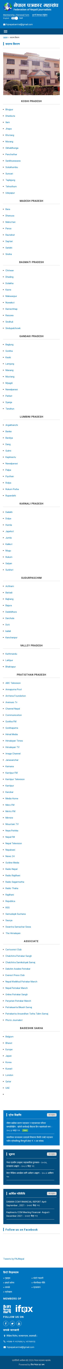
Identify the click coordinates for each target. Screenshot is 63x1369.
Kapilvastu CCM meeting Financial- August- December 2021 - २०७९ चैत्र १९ (28, 1214)
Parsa (8, 228)
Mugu (8, 550)
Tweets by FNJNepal (13, 1258)
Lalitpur (9, 660)
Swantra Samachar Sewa (18, 926)
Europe (9, 1049)
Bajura (9, 605)
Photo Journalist (14, 1020)
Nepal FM (10, 836)
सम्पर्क (7, 1287)
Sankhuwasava (13, 160)
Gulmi (8, 450)
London (9, 1075)
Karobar (9, 792)
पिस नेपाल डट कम (37, 1364)
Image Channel (13, 753)
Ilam (8, 122)
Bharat (9, 1043)
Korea (8, 1062)
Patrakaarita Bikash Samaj (19, 1007)
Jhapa (9, 128)
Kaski (8, 357)
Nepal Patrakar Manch (17, 988)
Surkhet (9, 569)
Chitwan (10, 270)
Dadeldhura (11, 611)
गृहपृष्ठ (5, 37)
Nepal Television (14, 843)
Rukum (9, 557)
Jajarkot (10, 531)
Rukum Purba (12, 489)
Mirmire (9, 817)
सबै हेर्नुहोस (51, 1115)
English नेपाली (13, 18)
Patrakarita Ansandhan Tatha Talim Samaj (27, 1013)
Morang (9, 141)
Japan (9, 1055)
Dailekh (9, 512)
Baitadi (9, 592)
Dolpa (8, 518)
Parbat (9, 395)
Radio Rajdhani (13, 875)
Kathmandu (11, 653)
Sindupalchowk (13, 328)
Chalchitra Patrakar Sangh (19, 955)
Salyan (9, 563)
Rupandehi (11, 495)
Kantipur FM (12, 772)
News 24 (10, 856)
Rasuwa (9, 315)
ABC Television (13, 683)
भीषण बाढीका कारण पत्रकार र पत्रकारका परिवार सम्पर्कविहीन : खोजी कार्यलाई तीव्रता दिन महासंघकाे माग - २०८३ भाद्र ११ (29, 1127)
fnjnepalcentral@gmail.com (19, 24)
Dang (8, 444)
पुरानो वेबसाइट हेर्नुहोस (39, 15)
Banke (9, 431)
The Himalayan (13, 933)
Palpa (8, 469)
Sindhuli (9, 321)
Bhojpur (9, 109)
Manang (9, 370)
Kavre (8, 289)
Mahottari (10, 222)
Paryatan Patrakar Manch (18, 1000)
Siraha (9, 254)
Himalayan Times (14, 740)
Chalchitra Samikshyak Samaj (20, 962)
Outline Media (12, 862)
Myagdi (9, 383)
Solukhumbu (12, 167)
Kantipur (10, 785)
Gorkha (9, 350)
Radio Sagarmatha (15, 881)
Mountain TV (12, 824)
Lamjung (10, 363)
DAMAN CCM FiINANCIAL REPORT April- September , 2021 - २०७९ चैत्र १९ (26, 1203)
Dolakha (9, 283)
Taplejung (10, 180)
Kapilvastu (11, 457)
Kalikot (9, 544)
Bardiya (9, 437)
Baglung (9, 344)
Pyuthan (10, 476)
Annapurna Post (14, 689)
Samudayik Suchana (16, 913)
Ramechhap (11, 308)
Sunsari (9, 173)
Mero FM (10, 804)
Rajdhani (10, 894)
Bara (8, 209)
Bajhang (9, 599)
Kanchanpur (11, 637)
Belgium (9, 1036)
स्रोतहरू (8, 1291)
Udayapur (10, 192)
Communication (14, 715)
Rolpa (8, 482)
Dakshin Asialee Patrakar (18, 968)
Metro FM (10, 811)
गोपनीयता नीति (39, 1282)
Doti (8, 624)
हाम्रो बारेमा (9, 1282)
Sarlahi (9, 247)
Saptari (9, 241)
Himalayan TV (13, 747)
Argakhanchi (12, 425)
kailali (8, 631)
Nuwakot (10, 302)
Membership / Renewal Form (16, 15)
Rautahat (10, 234)
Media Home (12, 798)
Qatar (8, 1081)
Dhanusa (10, 215)
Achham (10, 586)
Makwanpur (11, 296)
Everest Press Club (15, 975)
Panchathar (11, 154)
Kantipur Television (15, 779)
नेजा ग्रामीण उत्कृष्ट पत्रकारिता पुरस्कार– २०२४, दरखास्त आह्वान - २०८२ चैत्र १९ (26, 1164)
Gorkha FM (11, 721)
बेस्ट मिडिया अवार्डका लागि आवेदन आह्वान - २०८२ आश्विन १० (30, 1175)
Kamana (10, 766)
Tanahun (10, 408)
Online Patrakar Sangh (17, 994)
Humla (9, 524)
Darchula (10, 618)
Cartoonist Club (14, 949)
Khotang (10, 135)
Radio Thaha (12, 888)
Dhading (9, 276)
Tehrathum (11, 186)
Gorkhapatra (12, 727)
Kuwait (9, 1068)
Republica (10, 901)
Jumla (9, 537)
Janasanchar (12, 760)
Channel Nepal (13, 708)
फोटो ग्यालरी (38, 1278)
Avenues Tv (11, 702)
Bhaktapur (11, 666)
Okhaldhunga (12, 147)
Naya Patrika (12, 830)
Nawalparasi (12, 389)
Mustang (10, 376)
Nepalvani (10, 849)
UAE (8, 1087)
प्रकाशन (37, 1287)
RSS (8, 907)
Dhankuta (10, 115)
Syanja (9, 402)
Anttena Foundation (16, 695)
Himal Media (12, 734)
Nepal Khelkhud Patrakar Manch (21, 981)
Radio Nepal (11, 869)
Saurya (9, 920)
